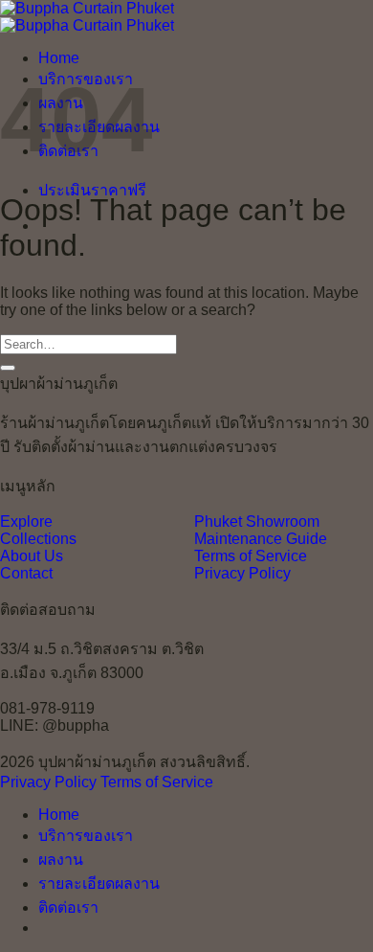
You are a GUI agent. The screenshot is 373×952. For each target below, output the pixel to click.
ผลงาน (60, 859)
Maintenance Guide (260, 539)
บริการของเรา (85, 835)
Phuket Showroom (256, 521)
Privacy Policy (242, 573)
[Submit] (7, 368)
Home (58, 58)
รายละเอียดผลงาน (99, 883)
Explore (26, 521)
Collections (38, 539)
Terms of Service (250, 556)
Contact (26, 573)
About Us (31, 556)
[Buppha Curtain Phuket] (87, 17)
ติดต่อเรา (68, 907)
